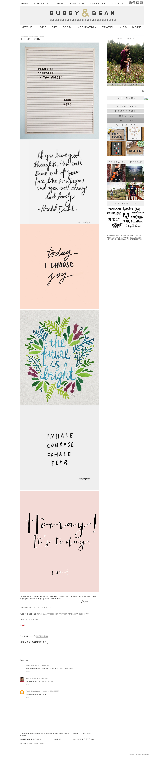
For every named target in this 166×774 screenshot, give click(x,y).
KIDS (123, 27)
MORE (136, 27)
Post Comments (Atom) (36, 743)
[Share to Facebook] (44, 636)
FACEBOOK (52, 614)
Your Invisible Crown (33, 691)
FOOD (67, 27)
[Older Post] (83, 740)
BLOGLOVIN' (83, 614)
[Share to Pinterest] (47, 636)
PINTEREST (72, 614)
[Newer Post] (30, 740)
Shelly (28, 665)
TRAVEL (108, 27)
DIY (54, 27)
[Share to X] (42, 636)
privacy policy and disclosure (139, 755)
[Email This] (37, 636)
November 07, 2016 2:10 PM (49, 691)
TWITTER (62, 614)
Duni (27, 678)
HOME (42, 27)
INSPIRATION (87, 27)
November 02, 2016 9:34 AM (39, 678)
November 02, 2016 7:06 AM (40, 665)
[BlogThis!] (40, 636)
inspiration (34, 619)
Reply (28, 671)
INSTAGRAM (41, 614)
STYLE (27, 27)
